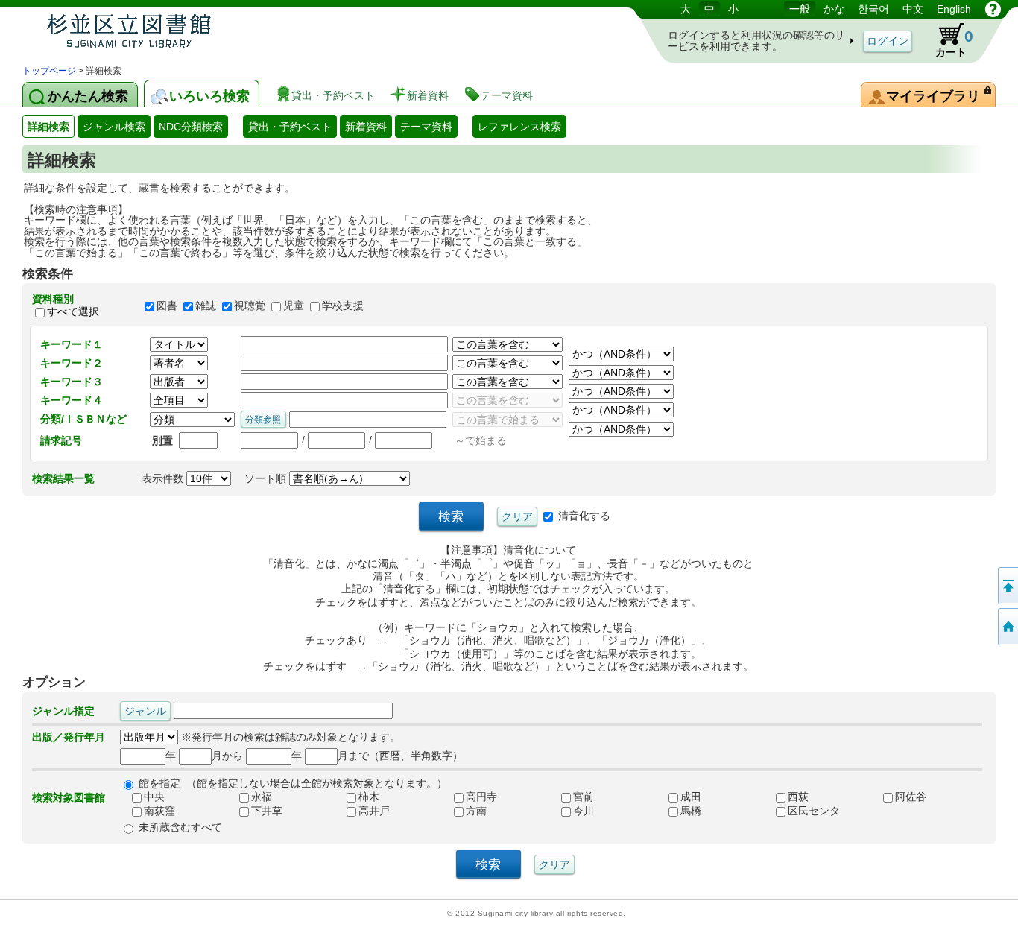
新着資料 (366, 127)
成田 (690, 797)
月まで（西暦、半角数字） (400, 756)
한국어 (873, 9)
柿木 (368, 797)
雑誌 (205, 305)
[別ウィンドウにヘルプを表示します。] (993, 8)
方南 (476, 811)
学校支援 (343, 305)
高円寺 (481, 797)
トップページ (49, 71)
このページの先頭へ (1007, 585)
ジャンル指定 (63, 711)
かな (833, 9)
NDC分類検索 (191, 127)
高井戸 (374, 811)
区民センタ (814, 811)
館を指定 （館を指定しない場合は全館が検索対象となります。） (293, 783)
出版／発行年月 (68, 737)
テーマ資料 (426, 127)
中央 (154, 797)
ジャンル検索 (114, 127)
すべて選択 (73, 312)
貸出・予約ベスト (290, 127)
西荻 (798, 797)
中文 (912, 9)
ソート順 (266, 478)
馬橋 (690, 811)
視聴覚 (249, 305)
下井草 (266, 811)
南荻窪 (159, 811)
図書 (167, 305)
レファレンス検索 (519, 127)
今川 (583, 811)
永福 (261, 797)
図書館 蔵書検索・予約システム (179, 31)
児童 (293, 305)
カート (947, 40)
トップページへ (1007, 626)
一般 (799, 9)
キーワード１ (71, 344)
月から (227, 756)
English (954, 9)
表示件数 (164, 478)
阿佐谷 (910, 797)
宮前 (583, 797)
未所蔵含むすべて (180, 827)
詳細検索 (48, 127)
